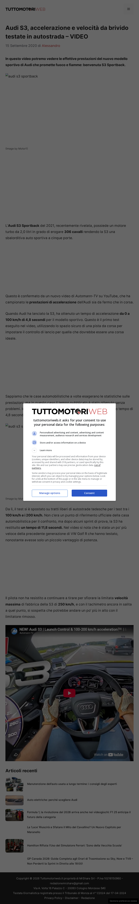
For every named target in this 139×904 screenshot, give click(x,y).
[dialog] (69, 452)
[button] (69, 450)
